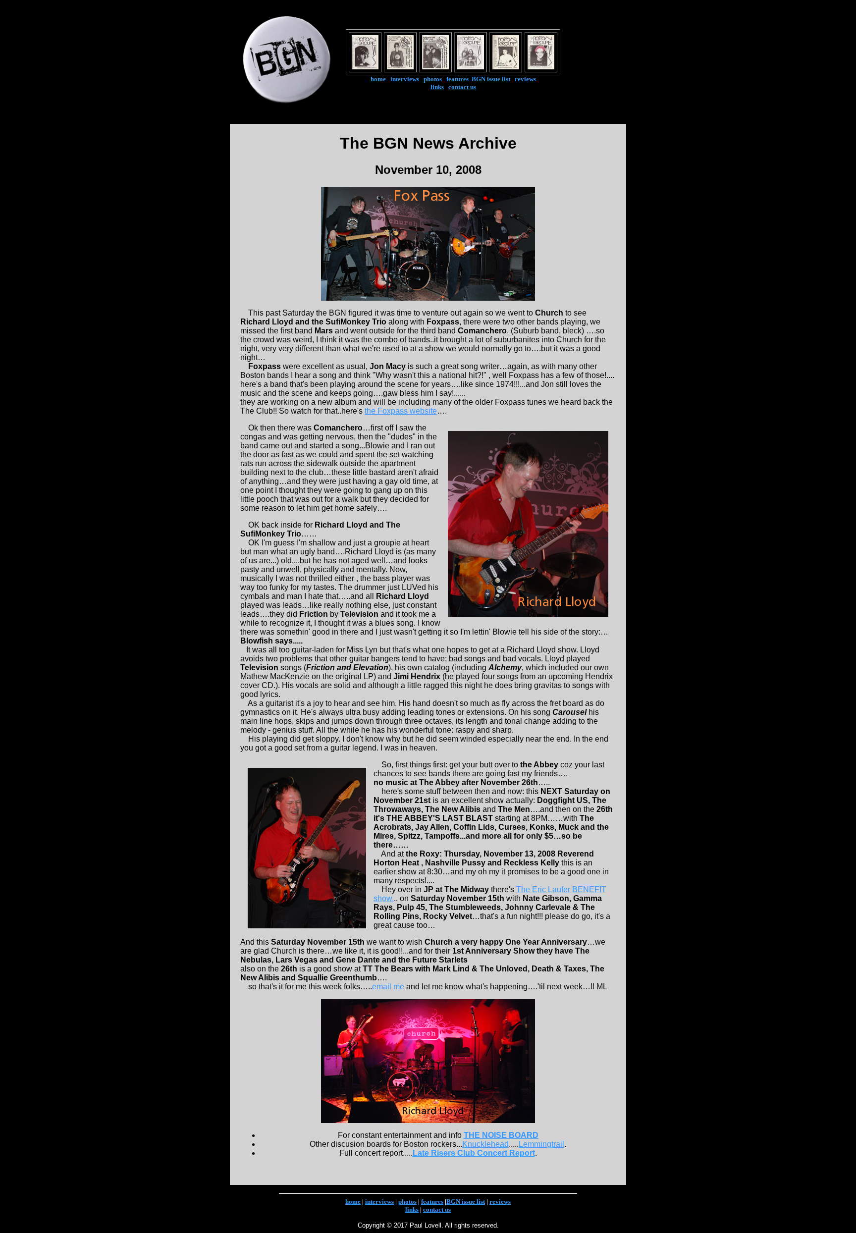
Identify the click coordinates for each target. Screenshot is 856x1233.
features (457, 79)
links (437, 87)
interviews (404, 79)
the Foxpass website (401, 411)
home (378, 79)
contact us (462, 87)
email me (388, 986)
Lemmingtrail (541, 1144)
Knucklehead (485, 1144)
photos (433, 79)
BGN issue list (491, 79)
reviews (525, 79)
